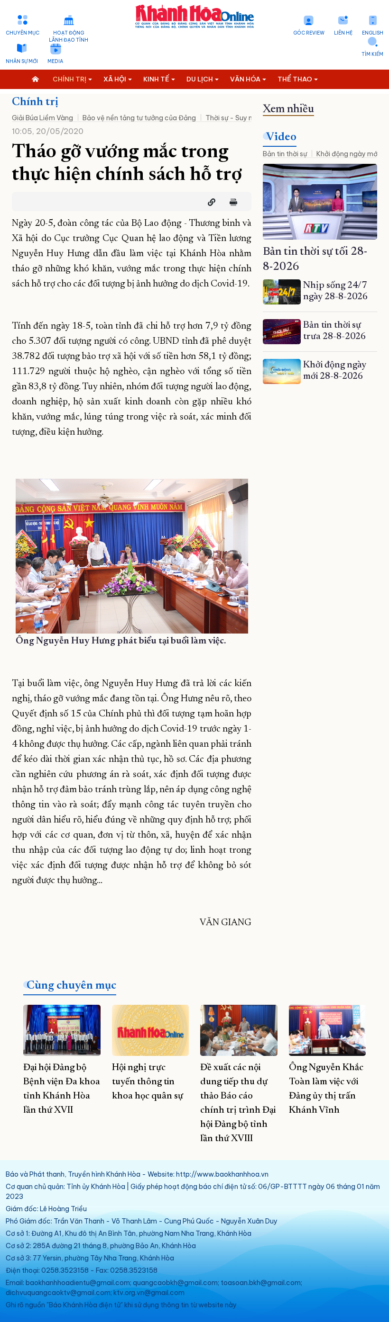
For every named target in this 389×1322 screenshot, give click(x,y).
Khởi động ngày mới (347, 154)
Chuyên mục (22, 33)
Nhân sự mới (22, 61)
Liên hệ (343, 33)
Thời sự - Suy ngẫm (236, 118)
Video (281, 137)
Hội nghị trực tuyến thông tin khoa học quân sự (147, 1082)
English (372, 33)
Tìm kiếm (372, 54)
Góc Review (308, 33)
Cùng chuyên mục (71, 986)
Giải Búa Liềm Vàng (42, 118)
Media (55, 61)
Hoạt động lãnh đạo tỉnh (68, 36)
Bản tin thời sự (285, 154)
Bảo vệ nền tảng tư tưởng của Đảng (139, 118)
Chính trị (35, 102)
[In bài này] (231, 202)
